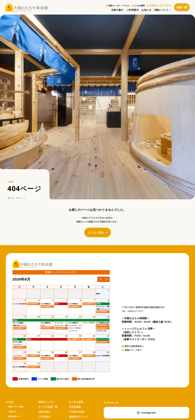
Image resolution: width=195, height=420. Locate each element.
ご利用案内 (132, 10)
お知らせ (147, 10)
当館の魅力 (117, 10)
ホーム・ (12, 198)
